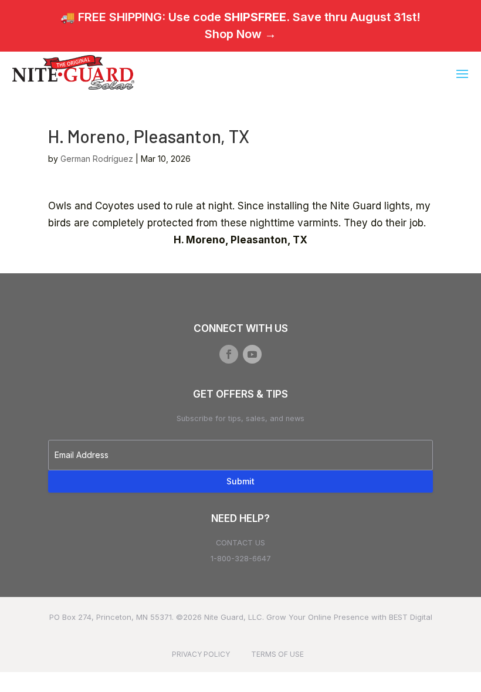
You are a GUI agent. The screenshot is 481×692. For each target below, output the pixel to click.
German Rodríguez (96, 159)
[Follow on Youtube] (252, 354)
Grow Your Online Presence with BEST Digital (349, 617)
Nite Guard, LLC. (234, 617)
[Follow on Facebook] (228, 354)
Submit (240, 481)
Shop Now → (240, 34)
